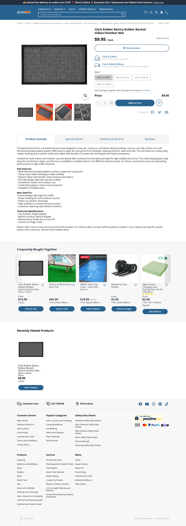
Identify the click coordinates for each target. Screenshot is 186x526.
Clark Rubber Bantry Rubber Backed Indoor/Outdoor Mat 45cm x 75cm (28, 288)
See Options (155, 311)
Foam (19, 468)
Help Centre (80, 484)
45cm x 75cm (122, 77)
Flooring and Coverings (27, 492)
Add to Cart (134, 102)
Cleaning (21, 460)
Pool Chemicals (53, 436)
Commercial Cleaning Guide (29, 500)
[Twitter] (159, 112)
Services (58, 9)
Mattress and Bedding (27, 464)
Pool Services (52, 440)
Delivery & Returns (25, 424)
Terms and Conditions (27, 440)
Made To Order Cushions (57, 484)
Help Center (22, 420)
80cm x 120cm (104, 84)
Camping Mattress (54, 424)
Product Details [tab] (36, 139)
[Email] (166, 112)
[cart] (156, 12)
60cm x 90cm (141, 77)
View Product (93, 308)
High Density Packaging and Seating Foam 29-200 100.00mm (153, 288)
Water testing (52, 476)
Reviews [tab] (150, 139)
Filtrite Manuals (82, 441)
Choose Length (124, 308)
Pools (19, 476)
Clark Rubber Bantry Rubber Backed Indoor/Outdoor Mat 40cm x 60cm (28, 369)
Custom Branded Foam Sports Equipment (59, 495)
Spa (18, 484)
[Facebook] (152, 112)
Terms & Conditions (143, 518)
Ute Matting (51, 428)
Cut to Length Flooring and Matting (58, 489)
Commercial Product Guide (29, 504)
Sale (71, 9)
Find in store (132, 48)
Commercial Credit (25, 436)
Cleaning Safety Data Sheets (88, 445)
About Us (79, 468)
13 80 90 (146, 90)
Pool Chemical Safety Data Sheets (87, 425)
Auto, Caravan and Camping (59, 420)
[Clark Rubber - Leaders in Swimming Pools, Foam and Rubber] (24, 12)
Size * (97, 72)
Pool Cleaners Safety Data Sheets (86, 432)
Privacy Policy (23, 444)
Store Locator (23, 428)
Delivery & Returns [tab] (112, 139)
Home (77, 460)
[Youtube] (146, 404)
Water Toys (22, 480)
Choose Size (31, 308)
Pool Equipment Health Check (59, 464)
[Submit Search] (122, 14)
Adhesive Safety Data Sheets (88, 420)
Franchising (106, 9)
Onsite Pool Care (53, 460)
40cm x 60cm (103, 77)
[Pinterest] (160, 404)
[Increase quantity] (111, 102)
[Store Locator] (161, 12)
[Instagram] (153, 404)
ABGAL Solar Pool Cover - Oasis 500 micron (89, 287)
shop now (158, 2)
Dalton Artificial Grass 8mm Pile (60, 285)
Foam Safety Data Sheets (86, 437)
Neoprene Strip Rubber (119, 285)
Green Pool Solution (55, 472)
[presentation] (18, 268)
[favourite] (145, 12)
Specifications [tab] (74, 139)
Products (43, 9)
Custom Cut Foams (54, 480)
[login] (151, 12)
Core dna (28, 518)
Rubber (20, 472)
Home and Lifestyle (55, 432)
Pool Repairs (51, 468)
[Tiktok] (166, 404)
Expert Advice (86, 9)
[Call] (166, 12)
